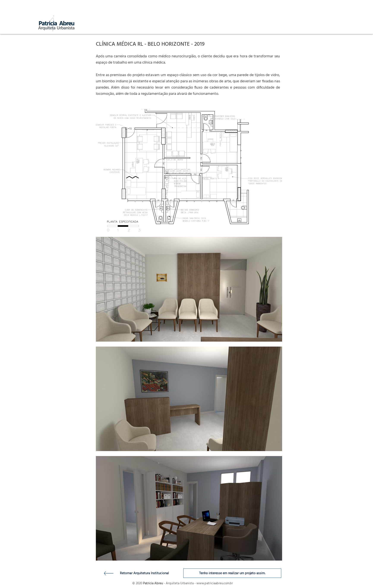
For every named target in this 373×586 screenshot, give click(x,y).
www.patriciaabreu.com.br (214, 583)
